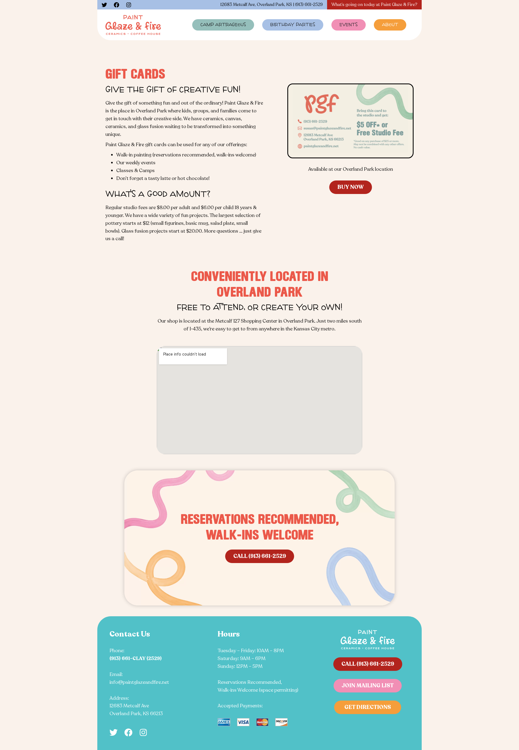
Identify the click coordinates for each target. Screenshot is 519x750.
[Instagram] (128, 5)
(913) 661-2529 (309, 5)
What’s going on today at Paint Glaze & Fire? (374, 5)
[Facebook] (116, 5)
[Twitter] (104, 5)
